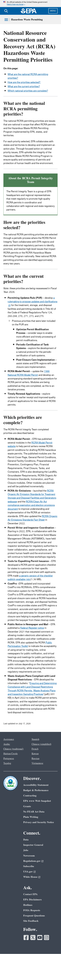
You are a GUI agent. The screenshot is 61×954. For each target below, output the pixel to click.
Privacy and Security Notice (38, 822)
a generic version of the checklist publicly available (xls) (30, 577)
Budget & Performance (36, 790)
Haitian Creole (10, 753)
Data (26, 839)
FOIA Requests (31, 910)
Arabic (6, 744)
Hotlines (27, 905)
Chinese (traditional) (13, 749)
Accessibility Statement (36, 785)
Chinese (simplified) (41, 744)
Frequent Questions (34, 915)
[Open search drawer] (6, 11)
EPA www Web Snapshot (37, 800)
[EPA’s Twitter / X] (33, 937)
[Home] (28, 11)
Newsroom (29, 855)
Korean (35, 753)
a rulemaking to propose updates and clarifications (32, 299)
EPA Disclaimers (32, 899)
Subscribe (28, 866)
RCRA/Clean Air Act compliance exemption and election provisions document (31, 505)
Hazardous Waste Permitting (27, 19)
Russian (35, 758)
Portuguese (8, 758)
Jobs (25, 850)
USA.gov (28, 871)
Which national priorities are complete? (28, 90)
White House (30, 876)
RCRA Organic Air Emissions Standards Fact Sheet (32, 518)
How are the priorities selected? (24, 82)
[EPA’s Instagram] (46, 937)
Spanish (35, 739)
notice (32, 628)
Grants (27, 806)
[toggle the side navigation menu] (6, 19)
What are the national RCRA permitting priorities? (28, 76)
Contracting (29, 795)
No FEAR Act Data (33, 811)
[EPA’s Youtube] (40, 937)
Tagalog (7, 763)
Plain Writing (30, 816)
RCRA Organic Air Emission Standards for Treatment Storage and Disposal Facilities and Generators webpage (32, 496)
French (35, 749)
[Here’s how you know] (30, 3)
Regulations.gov (32, 861)
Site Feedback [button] (30, 920)
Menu (53, 11)
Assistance (8, 739)
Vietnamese (37, 763)
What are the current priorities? (24, 86)
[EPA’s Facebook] (26, 937)
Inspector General (33, 844)
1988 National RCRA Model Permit (29, 373)
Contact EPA (30, 894)
